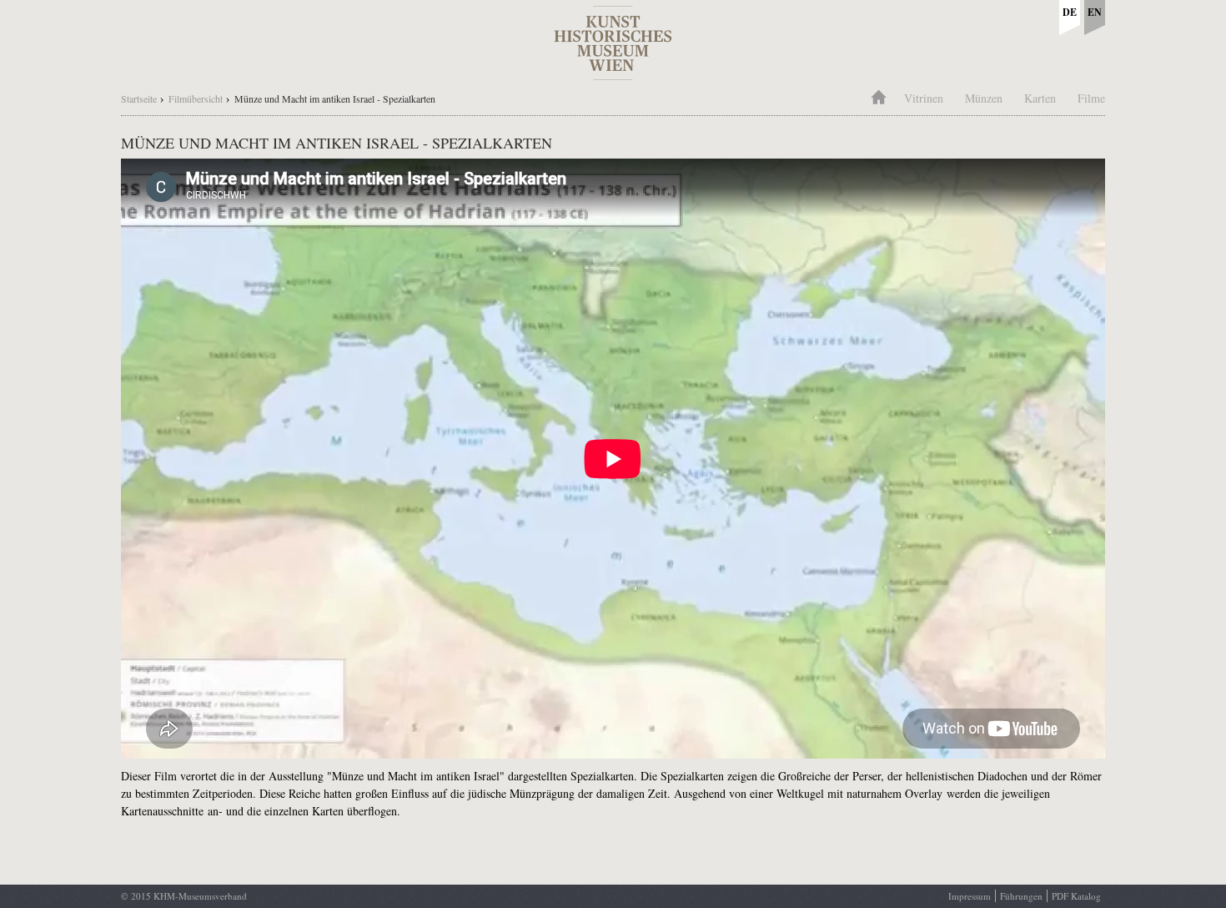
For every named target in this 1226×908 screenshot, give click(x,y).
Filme (1091, 98)
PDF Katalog (1076, 896)
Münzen (983, 98)
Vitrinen (923, 98)
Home (877, 95)
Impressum (969, 896)
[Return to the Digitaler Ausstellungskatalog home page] (613, 71)
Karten (1040, 98)
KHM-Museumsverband (200, 896)
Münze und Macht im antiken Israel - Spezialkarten (334, 98)
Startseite (139, 98)
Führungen (1021, 896)
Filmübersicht (195, 98)
